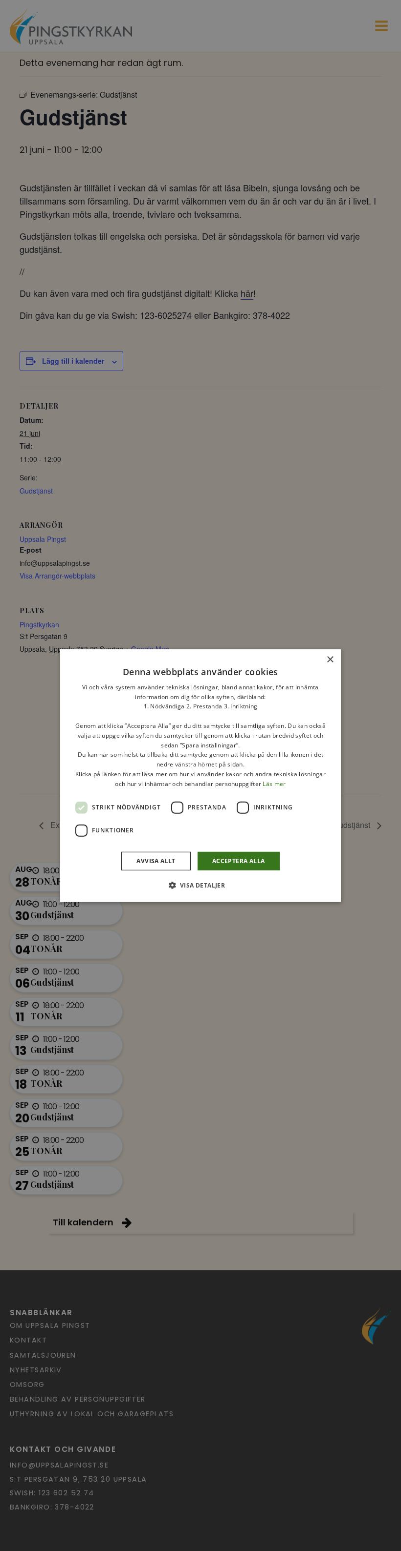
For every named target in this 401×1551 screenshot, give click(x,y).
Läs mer (274, 784)
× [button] (330, 659)
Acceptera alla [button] (238, 860)
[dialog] (200, 775)
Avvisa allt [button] (155, 860)
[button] (200, 885)
